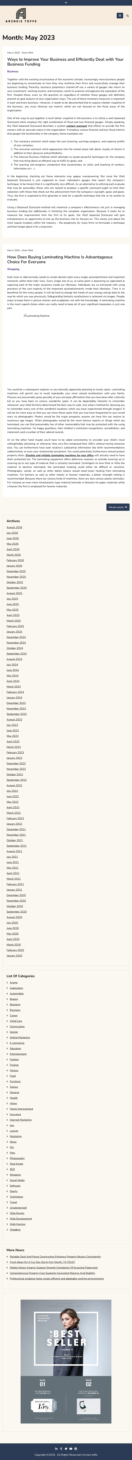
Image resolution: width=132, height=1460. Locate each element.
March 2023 (14, 747)
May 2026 (13, 544)
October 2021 (15, 840)
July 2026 (12, 533)
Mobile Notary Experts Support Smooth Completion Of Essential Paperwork (54, 1267)
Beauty (14, 999)
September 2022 (17, 780)
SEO (12, 1169)
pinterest (75, 1448)
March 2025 (14, 621)
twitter (66, 1448)
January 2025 (14, 632)
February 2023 (15, 752)
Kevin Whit (27, 52)
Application (16, 988)
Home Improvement (21, 1109)
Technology (16, 1197)
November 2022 (16, 769)
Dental (14, 1032)
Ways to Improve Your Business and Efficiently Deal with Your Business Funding (65, 62)
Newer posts (116, 507)
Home (13, 1103)
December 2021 (16, 829)
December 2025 (16, 571)
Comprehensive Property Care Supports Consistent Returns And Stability (52, 1273)
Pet (12, 1147)
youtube (70, 1448)
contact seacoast (76, 126)
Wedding (15, 1229)
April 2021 (13, 873)
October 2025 (15, 582)
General (14, 1092)
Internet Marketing (21, 1120)
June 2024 (13, 670)
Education (15, 1048)
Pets (12, 1153)
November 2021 (16, 835)
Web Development (21, 1219)
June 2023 (13, 730)
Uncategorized (18, 1208)
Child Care (16, 1021)
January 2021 (14, 890)
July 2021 (12, 857)
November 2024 (16, 642)
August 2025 (14, 593)
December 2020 (16, 895)
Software (15, 1186)
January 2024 (14, 697)
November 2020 (16, 901)
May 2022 (13, 802)
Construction (17, 1026)
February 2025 (15, 626)
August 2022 (14, 785)
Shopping (13, 269)
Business (12, 71)
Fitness (14, 1070)
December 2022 (16, 763)
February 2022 (15, 818)
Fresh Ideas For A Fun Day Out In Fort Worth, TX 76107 (42, 1262)
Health (14, 1098)
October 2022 (15, 774)
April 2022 (13, 807)
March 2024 (14, 686)
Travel (13, 1202)
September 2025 (17, 588)
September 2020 (17, 912)
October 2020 (15, 906)
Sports (14, 1191)
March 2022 (14, 813)
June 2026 (13, 538)
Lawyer (14, 1131)
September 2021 (17, 846)
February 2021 (15, 884)
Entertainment (18, 1054)
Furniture (15, 1081)
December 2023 (16, 703)
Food (13, 1076)
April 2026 (13, 549)
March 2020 (14, 944)
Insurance (15, 1114)
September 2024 (17, 653)
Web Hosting (17, 1224)
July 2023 (12, 725)
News (13, 1142)
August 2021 (14, 851)
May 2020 (13, 933)
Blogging (15, 1004)
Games (14, 1087)
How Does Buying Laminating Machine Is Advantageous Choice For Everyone (60, 259)
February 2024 (15, 692)
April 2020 (13, 939)
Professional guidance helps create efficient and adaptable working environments (57, 1278)
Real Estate (16, 1164)
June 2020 (13, 928)
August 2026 (14, 527)
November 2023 (16, 708)
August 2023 (14, 719)
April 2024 (13, 681)
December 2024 (16, 637)
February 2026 (15, 560)
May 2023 (13, 736)
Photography (17, 1158)
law (12, 1125)
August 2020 (14, 917)
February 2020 (15, 950)
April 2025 (13, 615)
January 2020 (14, 955)
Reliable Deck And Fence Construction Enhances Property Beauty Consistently (55, 1256)
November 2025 (16, 577)
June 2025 (13, 604)
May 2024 (13, 675)
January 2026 (14, 566)
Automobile (17, 993)
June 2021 (13, 862)
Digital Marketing (20, 1037)
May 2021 (13, 868)
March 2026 (14, 555)
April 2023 (13, 741)
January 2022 (14, 824)
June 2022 (13, 796)
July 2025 (12, 599)
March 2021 (14, 879)
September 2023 (17, 714)
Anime (14, 982)
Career (14, 1015)
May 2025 (13, 610)
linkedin (56, 1448)
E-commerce (17, 1043)
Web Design (17, 1213)
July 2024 (12, 664)
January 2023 (14, 758)
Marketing (16, 1136)
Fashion (14, 1059)
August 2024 (14, 659)
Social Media (17, 1180)
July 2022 (12, 791)
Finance (14, 1065)
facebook (61, 1448)
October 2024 (15, 648)
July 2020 (12, 923)
